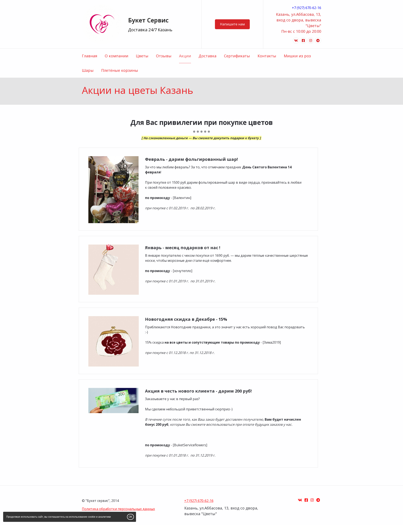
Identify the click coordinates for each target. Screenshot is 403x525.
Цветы (142, 55)
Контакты (267, 55)
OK (130, 516)
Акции (185, 55)
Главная (89, 55)
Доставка (207, 55)
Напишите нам (232, 24)
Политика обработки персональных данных (118, 509)
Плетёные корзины (119, 70)
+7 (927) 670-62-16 (306, 7)
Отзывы (163, 55)
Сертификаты (237, 55)
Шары (88, 70)
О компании (116, 55)
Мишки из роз (297, 55)
